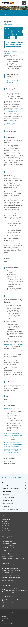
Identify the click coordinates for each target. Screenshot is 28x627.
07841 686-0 (7, 528)
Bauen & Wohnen (7, 486)
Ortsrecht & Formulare (8, 497)
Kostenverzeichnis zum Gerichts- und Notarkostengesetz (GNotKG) (13, 344)
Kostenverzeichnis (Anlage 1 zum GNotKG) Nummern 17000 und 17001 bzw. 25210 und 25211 (13, 450)
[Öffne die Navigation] (19, 3)
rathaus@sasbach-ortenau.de (12, 526)
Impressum (5, 619)
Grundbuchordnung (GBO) (11, 408)
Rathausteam (5, 506)
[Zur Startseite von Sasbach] (8, 3)
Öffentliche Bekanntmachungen (10, 509)
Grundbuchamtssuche (11, 111)
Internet (11, 120)
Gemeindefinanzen (7, 500)
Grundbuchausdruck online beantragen (15, 81)
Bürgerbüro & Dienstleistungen (10, 488)
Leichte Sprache (9, 603)
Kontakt (4, 616)
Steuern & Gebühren (7, 503)
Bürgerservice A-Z (7, 491)
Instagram (8, 590)
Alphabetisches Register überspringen (10, 23)
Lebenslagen (5, 494)
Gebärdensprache (10, 606)
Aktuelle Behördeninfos (8, 483)
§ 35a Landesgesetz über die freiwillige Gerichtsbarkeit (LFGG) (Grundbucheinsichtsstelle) (13, 444)
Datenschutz (5, 621)
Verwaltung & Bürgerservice (15, 12)
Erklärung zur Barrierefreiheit (13, 600)
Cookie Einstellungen (7, 623)
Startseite (4, 12)
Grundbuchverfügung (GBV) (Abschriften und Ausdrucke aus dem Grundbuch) (13, 435)
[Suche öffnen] (24, 3)
